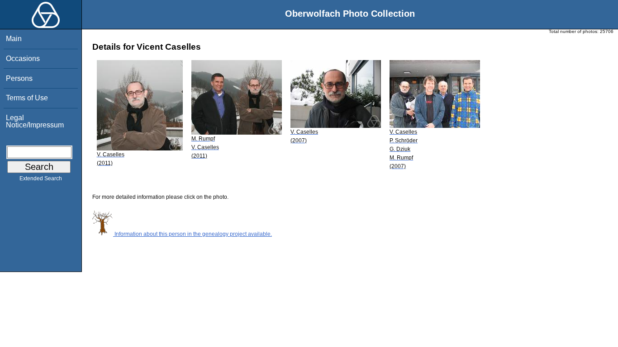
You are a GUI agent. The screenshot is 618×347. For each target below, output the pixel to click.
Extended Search (40, 178)
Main (14, 38)
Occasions (23, 58)
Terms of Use (27, 98)
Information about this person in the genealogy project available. (192, 234)
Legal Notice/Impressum (35, 121)
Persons (19, 78)
